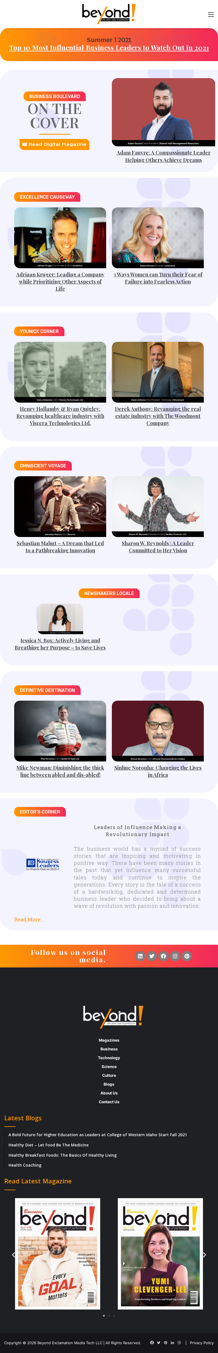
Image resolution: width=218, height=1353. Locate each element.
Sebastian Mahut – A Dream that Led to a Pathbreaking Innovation (60, 547)
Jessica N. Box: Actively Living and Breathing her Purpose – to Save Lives (60, 644)
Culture (109, 1075)
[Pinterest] (187, 956)
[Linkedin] (140, 956)
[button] (109, 917)
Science (109, 1066)
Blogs (109, 1084)
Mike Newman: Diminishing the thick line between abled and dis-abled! (60, 771)
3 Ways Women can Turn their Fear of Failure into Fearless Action (158, 278)
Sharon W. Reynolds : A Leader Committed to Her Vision (158, 547)
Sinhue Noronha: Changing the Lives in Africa (158, 771)
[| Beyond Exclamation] (109, 14)
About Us (109, 1093)
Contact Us (109, 1102)
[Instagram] (175, 956)
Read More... (29, 919)
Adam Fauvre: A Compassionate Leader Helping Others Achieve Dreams (164, 156)
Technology (109, 1058)
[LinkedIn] (172, 1342)
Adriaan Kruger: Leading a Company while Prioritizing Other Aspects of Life (60, 281)
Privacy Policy (202, 1342)
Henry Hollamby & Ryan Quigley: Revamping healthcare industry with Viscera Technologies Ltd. (60, 415)
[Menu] (211, 16)
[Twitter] (152, 956)
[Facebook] (163, 956)
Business (109, 1049)
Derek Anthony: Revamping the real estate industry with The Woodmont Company (158, 415)
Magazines (109, 1040)
